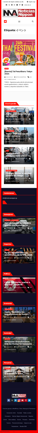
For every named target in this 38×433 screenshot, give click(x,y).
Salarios (7, 309)
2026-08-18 (9, 376)
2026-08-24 (10, 119)
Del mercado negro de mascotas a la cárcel (16, 224)
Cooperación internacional (18, 279)
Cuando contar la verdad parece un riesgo (18, 174)
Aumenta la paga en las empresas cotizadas (16, 313)
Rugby (16, 249)
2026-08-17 (9, 287)
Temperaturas (10, 130)
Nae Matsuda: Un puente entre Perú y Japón (17, 372)
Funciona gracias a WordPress (11, 408)
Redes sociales (27, 413)
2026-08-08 (9, 258)
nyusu (6, 68)
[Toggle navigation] (19, 21)
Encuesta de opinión (11, 170)
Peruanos (7, 368)
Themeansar (32, 408)
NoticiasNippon (21, 77)
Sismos (19, 419)
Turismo (9, 423)
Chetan (12, 431)
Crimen (5, 419)
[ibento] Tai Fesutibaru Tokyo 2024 (18, 72)
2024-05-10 (9, 77)
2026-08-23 (9, 317)
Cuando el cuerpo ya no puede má (16, 253)
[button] (32, 21)
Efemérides (32, 419)
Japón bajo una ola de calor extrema (17, 134)
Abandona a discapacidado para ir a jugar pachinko (17, 155)
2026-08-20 (9, 228)
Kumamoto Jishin (11, 413)
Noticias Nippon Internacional (19, 416)
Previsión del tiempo (17, 423)
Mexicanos (7, 220)
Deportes (31, 416)
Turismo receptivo (11, 111)
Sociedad (19, 413)
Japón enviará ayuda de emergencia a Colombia (16, 283)
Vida (7, 150)
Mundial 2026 (23, 426)
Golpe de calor (9, 249)
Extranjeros (8, 416)
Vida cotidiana (12, 419)
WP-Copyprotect (19, 431)
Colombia (7, 279)
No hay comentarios (12, 121)
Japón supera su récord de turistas (18, 115)
